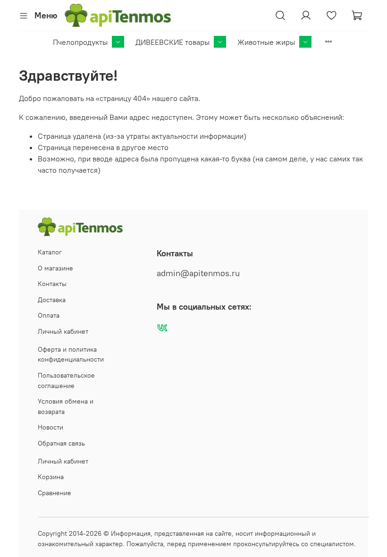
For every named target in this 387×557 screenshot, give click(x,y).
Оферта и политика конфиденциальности (71, 354)
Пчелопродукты (80, 42)
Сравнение (54, 493)
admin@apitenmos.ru (198, 273)
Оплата (48, 315)
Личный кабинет (63, 331)
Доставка (52, 299)
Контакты (52, 283)
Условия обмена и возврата (65, 406)
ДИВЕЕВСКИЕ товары (172, 42)
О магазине (55, 268)
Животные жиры (266, 42)
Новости (50, 427)
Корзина (51, 477)
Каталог (50, 252)
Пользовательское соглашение (66, 380)
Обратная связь (61, 443)
